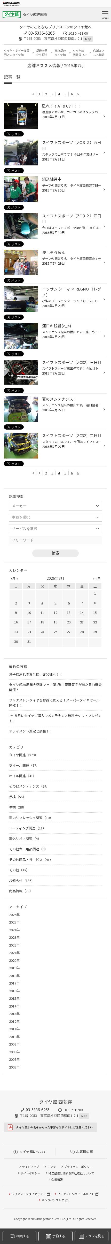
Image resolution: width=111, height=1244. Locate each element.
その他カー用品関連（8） (28, 848)
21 (82, 622)
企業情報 (57, 1179)
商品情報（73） (21, 890)
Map (88, 39)
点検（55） (17, 796)
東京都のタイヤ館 (60, 52)
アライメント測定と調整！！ (31, 731)
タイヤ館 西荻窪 (35, 14)
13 (68, 612)
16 (16, 622)
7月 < (14, 578)
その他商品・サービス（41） (31, 859)
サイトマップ (30, 1167)
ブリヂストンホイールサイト (75, 1194)
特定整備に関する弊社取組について (71, 1173)
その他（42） (19, 869)
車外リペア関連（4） (25, 838)
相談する (22, 1235)
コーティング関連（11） (27, 828)
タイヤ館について (32, 1151)
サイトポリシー (30, 1173)
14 (82, 612)
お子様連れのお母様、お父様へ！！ (36, 674)
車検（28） (17, 807)
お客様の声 (84, 1151)
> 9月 (97, 578)
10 (29, 612)
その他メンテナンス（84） (29, 786)
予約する (58, 1235)
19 (55, 622)
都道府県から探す (41, 52)
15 (95, 612)
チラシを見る (94, 1235)
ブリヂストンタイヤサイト (29, 1194)
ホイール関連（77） (24, 765)
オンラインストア (53, 1200)
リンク (51, 1167)
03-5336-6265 (41, 33)
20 (68, 622)
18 (42, 622)
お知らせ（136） (22, 880)
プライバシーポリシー (78, 1167)
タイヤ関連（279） (23, 754)
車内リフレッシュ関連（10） (31, 817)
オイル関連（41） (22, 775)
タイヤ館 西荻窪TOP (80, 52)
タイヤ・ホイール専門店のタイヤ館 (16, 52)
